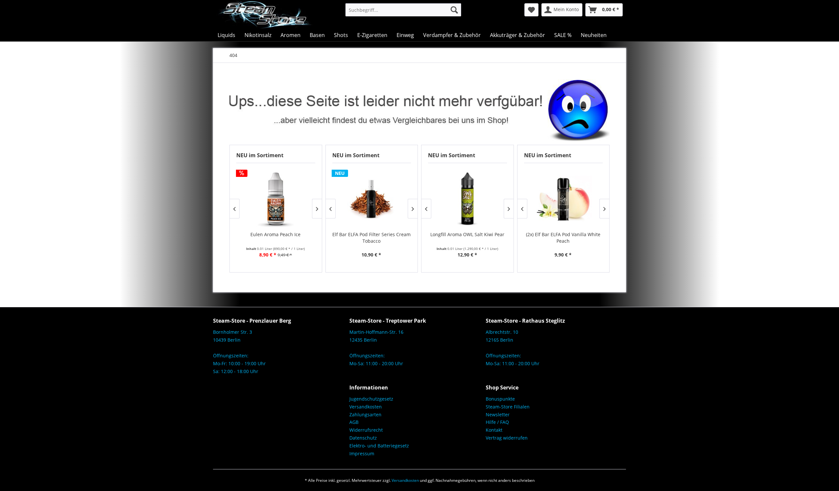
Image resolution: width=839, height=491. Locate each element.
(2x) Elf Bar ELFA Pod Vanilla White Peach (563, 237)
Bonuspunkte (500, 399)
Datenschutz (363, 438)
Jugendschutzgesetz (371, 399)
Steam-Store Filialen (508, 407)
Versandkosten (365, 407)
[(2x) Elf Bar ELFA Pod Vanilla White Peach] (563, 198)
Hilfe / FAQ (497, 422)
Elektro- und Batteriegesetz (379, 446)
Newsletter (498, 414)
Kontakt (494, 430)
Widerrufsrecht (366, 430)
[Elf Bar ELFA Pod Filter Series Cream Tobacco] (371, 198)
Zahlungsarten (365, 414)
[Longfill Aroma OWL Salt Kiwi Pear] (467, 198)
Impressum (361, 453)
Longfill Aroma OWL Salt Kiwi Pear (467, 234)
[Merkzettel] (531, 9)
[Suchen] (454, 9)
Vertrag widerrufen (507, 438)
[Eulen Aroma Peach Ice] (275, 198)
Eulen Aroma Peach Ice (275, 234)
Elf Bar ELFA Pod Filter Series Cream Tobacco (371, 237)
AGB (354, 422)
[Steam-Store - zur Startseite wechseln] (264, 14)
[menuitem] (403, 9)
